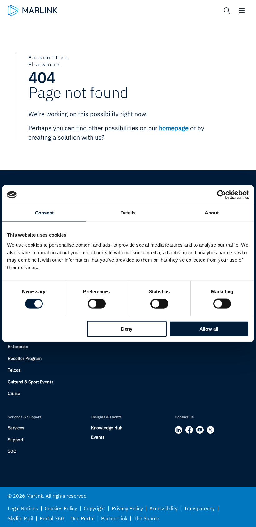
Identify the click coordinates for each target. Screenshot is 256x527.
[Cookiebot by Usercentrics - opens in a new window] (221, 194)
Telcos (14, 370)
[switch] (97, 304)
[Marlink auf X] (210, 430)
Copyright (94, 508)
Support (15, 439)
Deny (126, 328)
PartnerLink (114, 518)
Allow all (208, 328)
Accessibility (164, 508)
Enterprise (18, 346)
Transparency (199, 508)
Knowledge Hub (106, 428)
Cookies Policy (61, 508)
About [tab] (212, 212)
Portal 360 (52, 518)
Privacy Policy (127, 508)
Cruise (14, 393)
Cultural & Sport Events (30, 382)
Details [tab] (128, 212)
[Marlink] (32, 10)
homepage (174, 128)
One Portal (83, 518)
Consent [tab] (44, 212)
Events (98, 437)
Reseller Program (25, 358)
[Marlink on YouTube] (200, 430)
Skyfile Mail (20, 518)
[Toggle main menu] (242, 10)
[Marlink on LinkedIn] (178, 430)
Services (16, 428)
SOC (12, 451)
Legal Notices (23, 508)
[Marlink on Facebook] (189, 430)
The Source (146, 518)
